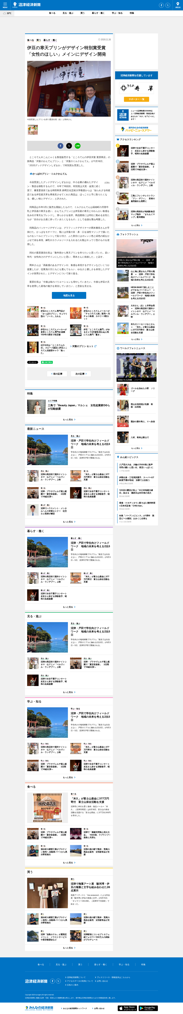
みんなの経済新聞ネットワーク (39, 1008)
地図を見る (69, 295)
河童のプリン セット (83, 346)
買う (82, 13)
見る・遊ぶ (68, 13)
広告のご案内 (72, 985)
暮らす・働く (98, 13)
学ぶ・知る (117, 13)
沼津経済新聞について (76, 977)
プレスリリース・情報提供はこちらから (113, 977)
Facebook (161, 5)
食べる (52, 13)
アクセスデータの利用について (80, 981)
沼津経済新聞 (26, 5)
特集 (132, 13)
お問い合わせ (102, 981)
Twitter (167, 5)
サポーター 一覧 (136, 99)
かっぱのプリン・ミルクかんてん (50, 173)
